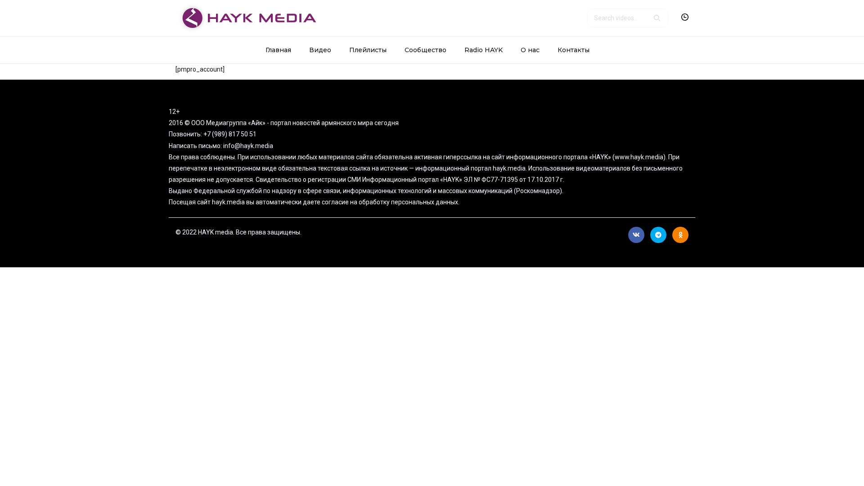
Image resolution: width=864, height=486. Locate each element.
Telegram (658, 235)
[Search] (657, 18)
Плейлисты (368, 50)
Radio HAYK (483, 50)
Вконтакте (636, 235)
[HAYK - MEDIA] (246, 17)
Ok (680, 235)
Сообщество (425, 50)
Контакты (574, 50)
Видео (320, 50)
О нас (530, 50)
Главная (278, 50)
